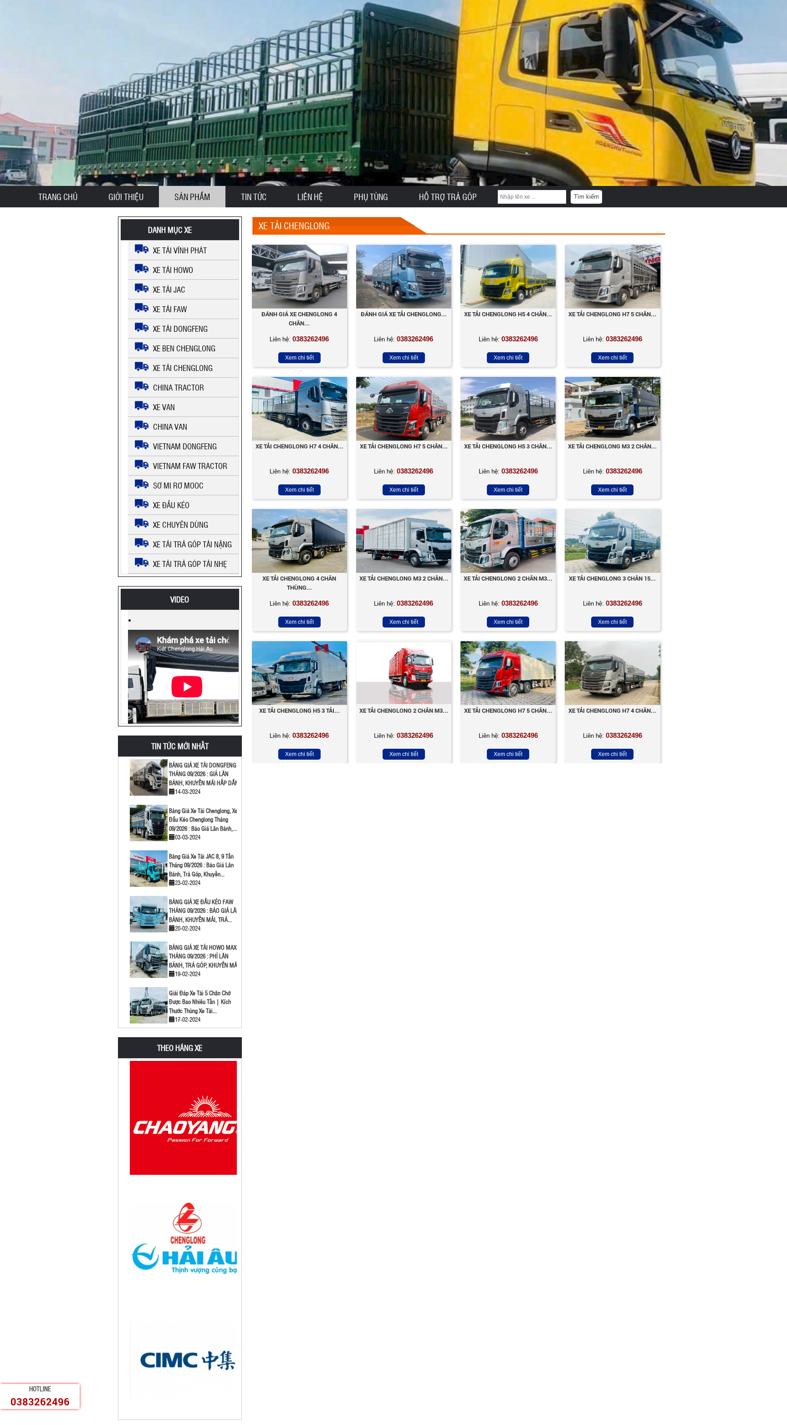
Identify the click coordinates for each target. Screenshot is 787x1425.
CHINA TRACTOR (178, 387)
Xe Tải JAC (169, 289)
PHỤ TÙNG (371, 196)
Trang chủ (57, 196)
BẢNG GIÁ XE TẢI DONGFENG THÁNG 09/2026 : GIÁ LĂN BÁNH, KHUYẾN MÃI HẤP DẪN (204, 774)
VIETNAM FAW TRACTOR (190, 466)
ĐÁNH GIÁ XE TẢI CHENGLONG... (404, 314)
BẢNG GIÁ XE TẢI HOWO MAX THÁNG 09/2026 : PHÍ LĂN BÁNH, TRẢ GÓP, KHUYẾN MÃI (204, 956)
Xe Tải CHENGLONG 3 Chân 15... (612, 578)
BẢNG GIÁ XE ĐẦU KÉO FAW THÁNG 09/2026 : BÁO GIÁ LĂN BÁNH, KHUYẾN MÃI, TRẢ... (204, 910)
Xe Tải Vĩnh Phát (180, 250)
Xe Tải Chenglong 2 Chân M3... (508, 578)
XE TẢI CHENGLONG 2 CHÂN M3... (403, 710)
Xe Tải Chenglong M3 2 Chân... (612, 446)
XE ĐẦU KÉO (171, 505)
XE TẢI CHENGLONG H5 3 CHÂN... (508, 446)
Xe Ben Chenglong (184, 348)
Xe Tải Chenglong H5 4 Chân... (508, 314)
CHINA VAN (170, 427)
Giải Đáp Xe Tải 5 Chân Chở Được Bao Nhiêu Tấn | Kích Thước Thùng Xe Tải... (200, 1001)
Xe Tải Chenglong (183, 368)
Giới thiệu (125, 196)
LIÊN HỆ (310, 196)
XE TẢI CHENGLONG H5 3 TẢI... (299, 710)
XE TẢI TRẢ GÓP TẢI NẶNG (192, 544)
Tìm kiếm (586, 196)
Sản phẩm (192, 196)
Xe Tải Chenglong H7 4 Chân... (612, 710)
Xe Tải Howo (173, 270)
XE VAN (164, 407)
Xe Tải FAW (170, 309)
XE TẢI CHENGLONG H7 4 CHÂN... (299, 446)
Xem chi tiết (299, 358)
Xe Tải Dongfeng (180, 329)
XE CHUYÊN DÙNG (180, 525)
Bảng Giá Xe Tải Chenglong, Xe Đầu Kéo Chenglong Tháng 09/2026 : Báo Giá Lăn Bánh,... (203, 819)
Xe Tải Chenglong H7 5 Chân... (612, 314)
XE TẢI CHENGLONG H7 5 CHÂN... (404, 446)
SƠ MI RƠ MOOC (178, 485)
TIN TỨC (253, 196)
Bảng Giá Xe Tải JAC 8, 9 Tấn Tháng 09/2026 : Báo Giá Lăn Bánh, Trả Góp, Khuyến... (201, 865)
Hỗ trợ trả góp (448, 196)
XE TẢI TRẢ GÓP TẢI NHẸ (190, 564)
